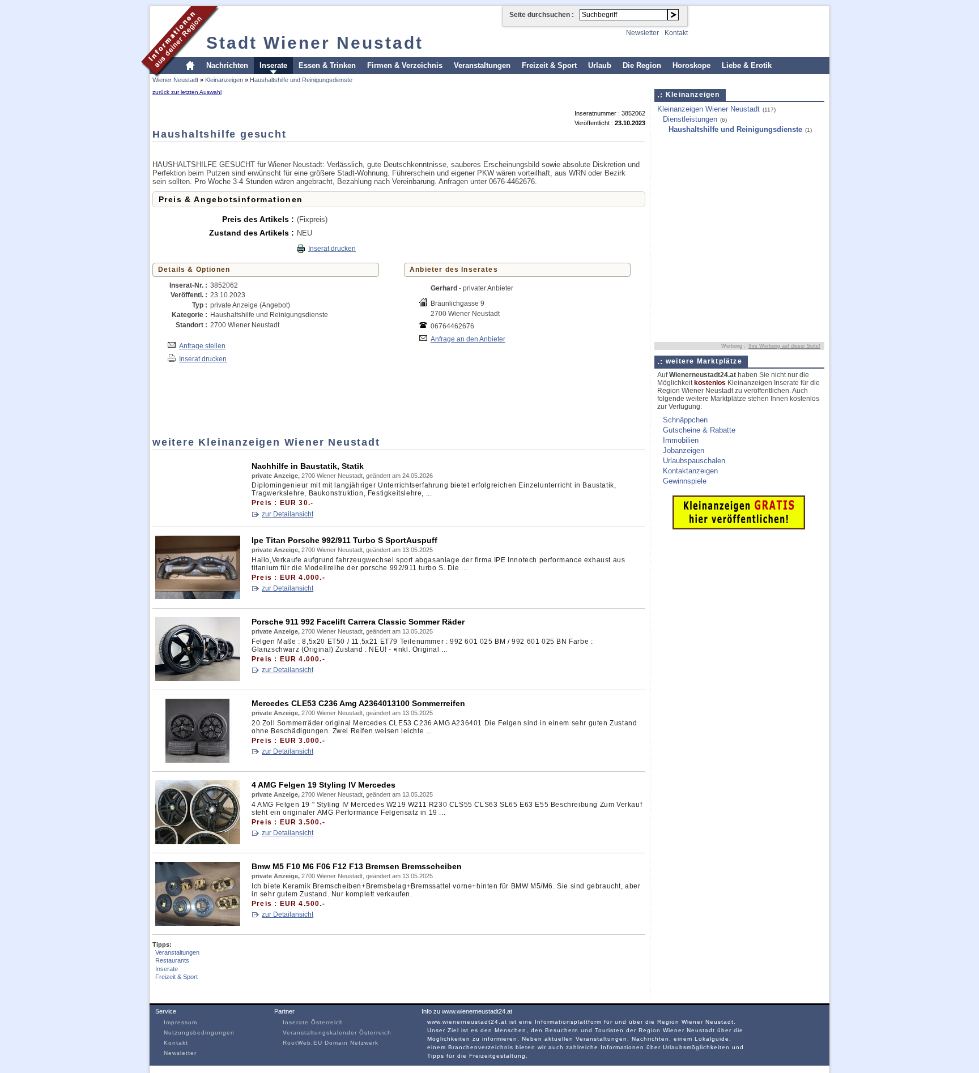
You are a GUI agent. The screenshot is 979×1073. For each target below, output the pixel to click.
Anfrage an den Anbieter (468, 339)
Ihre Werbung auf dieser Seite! (784, 346)
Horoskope (691, 65)
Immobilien (681, 440)
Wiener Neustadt (175, 79)
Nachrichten (227, 65)
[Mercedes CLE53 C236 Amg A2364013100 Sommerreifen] (197, 760)
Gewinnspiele (684, 481)
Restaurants (172, 960)
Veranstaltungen (482, 65)
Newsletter (642, 33)
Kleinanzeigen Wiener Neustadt (708, 109)
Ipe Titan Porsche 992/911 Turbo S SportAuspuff (344, 540)
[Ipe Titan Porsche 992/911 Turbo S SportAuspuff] (197, 597)
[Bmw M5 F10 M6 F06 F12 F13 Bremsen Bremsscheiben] (197, 923)
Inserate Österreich (313, 1022)
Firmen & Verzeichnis (404, 65)
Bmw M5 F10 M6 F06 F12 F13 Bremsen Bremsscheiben (357, 866)
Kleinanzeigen (224, 79)
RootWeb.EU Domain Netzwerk (330, 1043)
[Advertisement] (358, 150)
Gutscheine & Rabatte (699, 430)
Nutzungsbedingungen (199, 1032)
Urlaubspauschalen (694, 460)
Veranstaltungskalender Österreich (337, 1032)
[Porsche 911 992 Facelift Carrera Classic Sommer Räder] (197, 678)
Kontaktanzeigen (690, 471)
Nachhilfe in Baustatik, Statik (308, 466)
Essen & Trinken (327, 65)
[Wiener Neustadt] (180, 75)
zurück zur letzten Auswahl (187, 92)
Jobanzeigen (683, 450)
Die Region (642, 65)
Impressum (180, 1022)
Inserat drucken (332, 249)
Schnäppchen (685, 420)
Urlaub (599, 65)
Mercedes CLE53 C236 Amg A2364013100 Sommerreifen (358, 703)
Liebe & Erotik (747, 65)
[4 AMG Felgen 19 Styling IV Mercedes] (197, 841)
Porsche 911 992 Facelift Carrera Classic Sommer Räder (358, 621)
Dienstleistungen (690, 119)
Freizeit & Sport (549, 65)
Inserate (273, 65)
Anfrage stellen (202, 345)
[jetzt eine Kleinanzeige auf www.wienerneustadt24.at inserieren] (738, 527)
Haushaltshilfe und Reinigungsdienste (301, 79)
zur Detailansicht (287, 514)
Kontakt (676, 33)
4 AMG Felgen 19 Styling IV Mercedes (323, 784)
